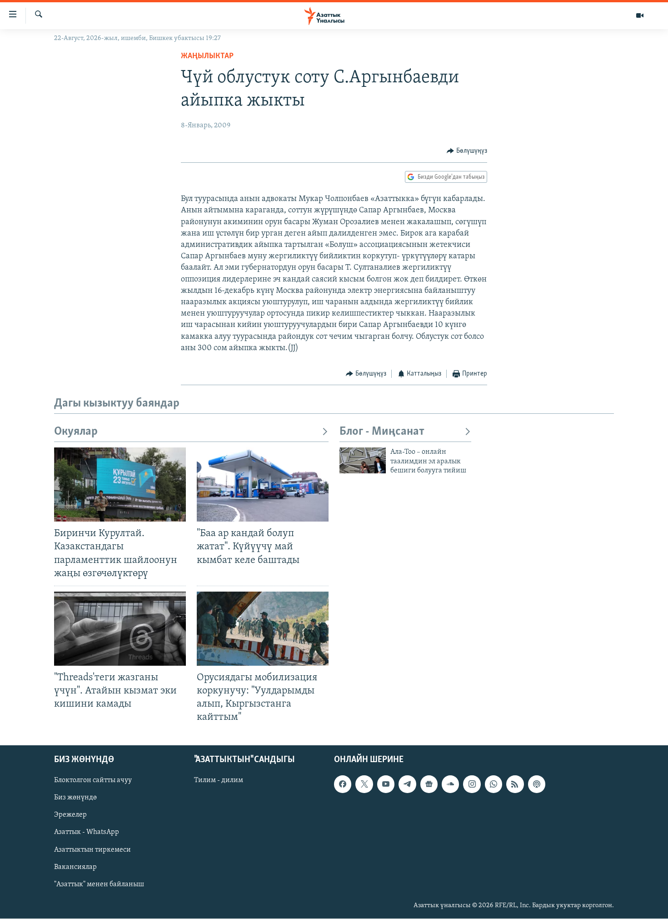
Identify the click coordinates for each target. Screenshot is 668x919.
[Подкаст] (536, 784)
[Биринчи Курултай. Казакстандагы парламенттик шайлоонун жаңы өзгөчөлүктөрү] (120, 484)
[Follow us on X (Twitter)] (364, 784)
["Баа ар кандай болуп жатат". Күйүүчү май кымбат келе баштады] (263, 484)
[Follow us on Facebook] (342, 784)
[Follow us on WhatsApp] (493, 784)
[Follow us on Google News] (429, 784)
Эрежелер (70, 815)
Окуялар (76, 432)
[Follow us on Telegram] (407, 784)
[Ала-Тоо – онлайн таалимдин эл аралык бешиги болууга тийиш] (362, 460)
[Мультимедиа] (639, 15)
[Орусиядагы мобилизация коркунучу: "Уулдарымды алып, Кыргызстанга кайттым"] (263, 629)
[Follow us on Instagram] (471, 784)
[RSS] (514, 784)
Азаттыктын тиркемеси (92, 850)
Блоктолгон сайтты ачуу (93, 780)
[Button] (467, 151)
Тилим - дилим (218, 780)
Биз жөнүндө (75, 798)
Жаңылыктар (207, 56)
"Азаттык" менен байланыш (99, 884)
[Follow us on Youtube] (385, 784)
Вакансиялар (75, 867)
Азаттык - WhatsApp (86, 832)
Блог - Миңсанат (381, 432)
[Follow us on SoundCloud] (450, 784)
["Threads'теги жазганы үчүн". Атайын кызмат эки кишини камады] (120, 629)
